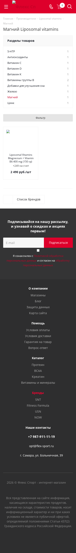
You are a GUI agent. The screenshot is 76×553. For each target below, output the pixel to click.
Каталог (38, 358)
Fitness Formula (38, 405)
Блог (38, 301)
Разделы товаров (20, 41)
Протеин (38, 365)
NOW (38, 417)
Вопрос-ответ (38, 348)
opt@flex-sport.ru (41, 446)
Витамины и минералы (38, 383)
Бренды (38, 393)
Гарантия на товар (38, 342)
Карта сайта (38, 313)
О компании (38, 288)
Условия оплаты (38, 330)
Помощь (38, 323)
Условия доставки (38, 336)
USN (38, 411)
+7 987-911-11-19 (41, 436)
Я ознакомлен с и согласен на (38, 260)
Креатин (38, 377)
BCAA (38, 371)
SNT (38, 400)
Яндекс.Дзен (48, 538)
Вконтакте (27, 538)
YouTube (38, 538)
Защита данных (38, 307)
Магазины (38, 295)
